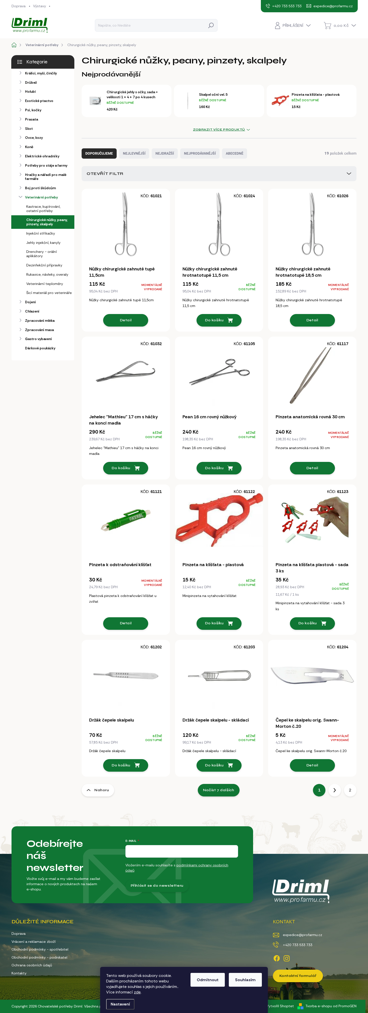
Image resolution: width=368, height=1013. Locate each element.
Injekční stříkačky (40, 233)
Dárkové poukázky (40, 348)
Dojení (30, 302)
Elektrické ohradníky (42, 156)
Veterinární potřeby (41, 197)
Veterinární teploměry (44, 283)
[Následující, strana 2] (334, 790)
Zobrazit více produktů (219, 129)
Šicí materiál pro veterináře (49, 292)
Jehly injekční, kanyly (43, 242)
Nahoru (101, 790)
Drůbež (31, 82)
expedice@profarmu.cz (302, 935)
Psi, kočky (33, 110)
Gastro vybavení (38, 339)
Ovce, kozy (34, 137)
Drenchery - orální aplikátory (41, 253)
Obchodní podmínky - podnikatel (39, 957)
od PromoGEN (344, 1006)
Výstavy (39, 6)
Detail (126, 320)
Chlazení (32, 311)
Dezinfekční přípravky (44, 265)
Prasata (31, 119)
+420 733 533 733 (297, 945)
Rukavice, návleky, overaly (47, 274)
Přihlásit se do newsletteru (157, 885)
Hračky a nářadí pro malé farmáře (45, 176)
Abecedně (234, 153)
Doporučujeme (99, 153)
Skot (29, 128)
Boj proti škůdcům (40, 188)
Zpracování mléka (40, 320)
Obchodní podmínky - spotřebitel (40, 949)
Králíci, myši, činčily (41, 73)
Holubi (30, 91)
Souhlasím (245, 979)
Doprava (19, 6)
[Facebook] (276, 957)
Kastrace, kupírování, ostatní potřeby (43, 208)
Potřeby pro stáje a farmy (46, 165)
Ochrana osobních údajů (32, 965)
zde (137, 992)
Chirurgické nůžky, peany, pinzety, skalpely (47, 222)
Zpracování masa (39, 330)
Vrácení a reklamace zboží (34, 941)
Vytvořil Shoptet (280, 1006)
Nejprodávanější (200, 153)
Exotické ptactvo (39, 100)
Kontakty (19, 973)
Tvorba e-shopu (318, 1006)
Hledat (211, 25)
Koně (29, 147)
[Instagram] (286, 957)
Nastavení (120, 1004)
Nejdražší (164, 153)
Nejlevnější (134, 153)
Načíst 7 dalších (218, 790)
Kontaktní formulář (297, 976)
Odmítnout (208, 979)
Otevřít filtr (105, 173)
